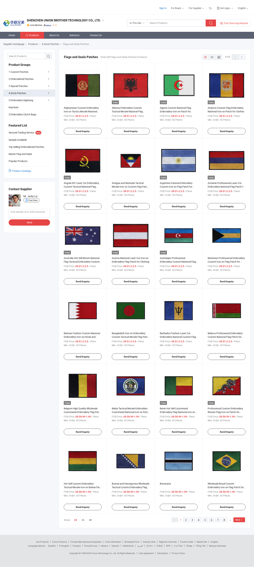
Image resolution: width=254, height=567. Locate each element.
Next (237, 519)
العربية (140, 545)
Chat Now (32, 200)
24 (75, 520)
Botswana (165, 483)
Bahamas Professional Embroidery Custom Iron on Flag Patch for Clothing (226, 261)
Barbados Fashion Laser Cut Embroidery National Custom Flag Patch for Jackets (178, 337)
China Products (59, 541)
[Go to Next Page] (242, 57)
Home (12, 35)
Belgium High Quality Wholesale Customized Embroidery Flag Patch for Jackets (82, 412)
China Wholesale (113, 541)
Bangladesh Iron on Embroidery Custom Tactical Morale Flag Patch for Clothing (130, 337)
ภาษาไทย (178, 545)
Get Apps (225, 8)
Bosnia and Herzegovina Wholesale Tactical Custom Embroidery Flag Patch (130, 487)
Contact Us (96, 35)
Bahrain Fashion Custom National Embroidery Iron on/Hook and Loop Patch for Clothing (82, 337)
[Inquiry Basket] (211, 8)
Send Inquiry (83, 131)
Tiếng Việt (200, 545)
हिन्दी (168, 545)
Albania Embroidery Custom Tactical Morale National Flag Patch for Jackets (127, 111)
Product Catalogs (21, 171)
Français (77, 545)
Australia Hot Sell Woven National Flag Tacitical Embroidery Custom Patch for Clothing (82, 261)
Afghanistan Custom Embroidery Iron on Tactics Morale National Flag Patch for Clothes (81, 111)
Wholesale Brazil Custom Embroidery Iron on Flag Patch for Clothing (226, 487)
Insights (214, 541)
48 (90, 520)
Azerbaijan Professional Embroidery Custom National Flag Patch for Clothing (178, 261)
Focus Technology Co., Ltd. (104, 553)
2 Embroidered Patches (21, 79)
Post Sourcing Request (236, 23)
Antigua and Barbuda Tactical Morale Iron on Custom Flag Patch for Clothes (130, 186)
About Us (54, 35)
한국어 (150, 545)
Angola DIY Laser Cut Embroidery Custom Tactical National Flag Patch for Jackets (81, 186)
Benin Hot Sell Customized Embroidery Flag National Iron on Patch (177, 412)
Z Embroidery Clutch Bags (22, 114)
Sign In (163, 8)
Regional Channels (168, 541)
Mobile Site (202, 541)
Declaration (162, 553)
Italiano (104, 545)
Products (34, 35)
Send (29, 222)
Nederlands (128, 545)
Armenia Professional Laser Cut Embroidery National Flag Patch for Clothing (226, 186)
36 (83, 520)
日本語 (159, 545)
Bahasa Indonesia (217, 545)
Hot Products (42, 541)
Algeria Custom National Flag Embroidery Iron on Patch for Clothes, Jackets (175, 111)
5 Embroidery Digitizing (21, 100)
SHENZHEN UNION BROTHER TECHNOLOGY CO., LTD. (64, 20)
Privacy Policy (178, 553)
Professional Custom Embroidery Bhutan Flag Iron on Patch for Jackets (225, 412)
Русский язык (90, 545)
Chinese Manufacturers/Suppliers (85, 541)
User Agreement (146, 553)
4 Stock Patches (17, 93)
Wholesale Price (131, 541)
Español (52, 545)
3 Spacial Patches (18, 86)
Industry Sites (149, 541)
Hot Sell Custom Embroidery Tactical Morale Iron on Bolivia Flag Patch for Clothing (82, 487)
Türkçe (189, 545)
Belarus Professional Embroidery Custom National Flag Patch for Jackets (225, 337)
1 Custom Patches (18, 71)
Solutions (74, 35)
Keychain (13, 107)
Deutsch (115, 545)
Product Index (186, 541)
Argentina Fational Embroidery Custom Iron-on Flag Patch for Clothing (176, 186)
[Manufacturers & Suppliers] (25, 7)
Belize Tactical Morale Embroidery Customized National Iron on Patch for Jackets (130, 412)
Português (64, 545)
